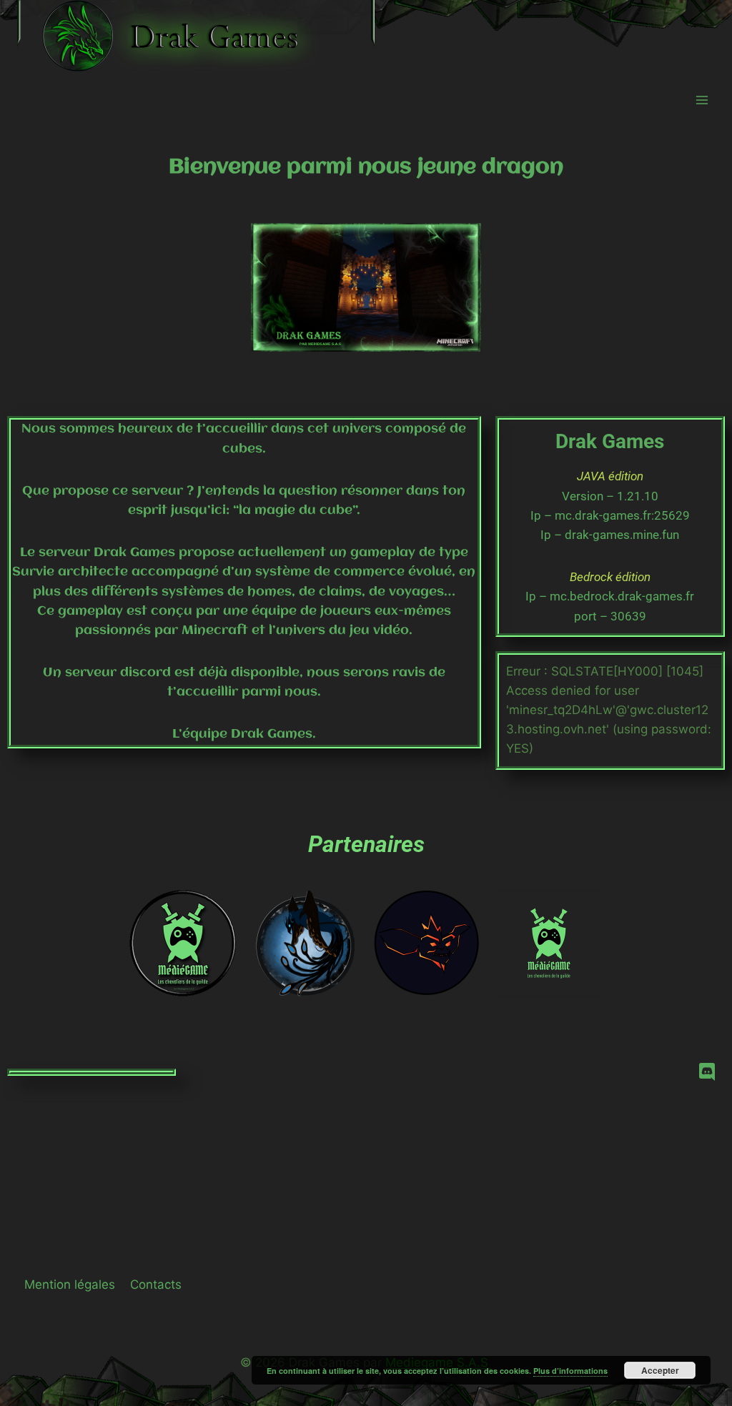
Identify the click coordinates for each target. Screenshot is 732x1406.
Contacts (156, 1284)
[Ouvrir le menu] (701, 100)
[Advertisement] (366, 1136)
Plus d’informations (570, 1370)
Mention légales (69, 1284)
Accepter (660, 1370)
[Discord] (707, 1072)
